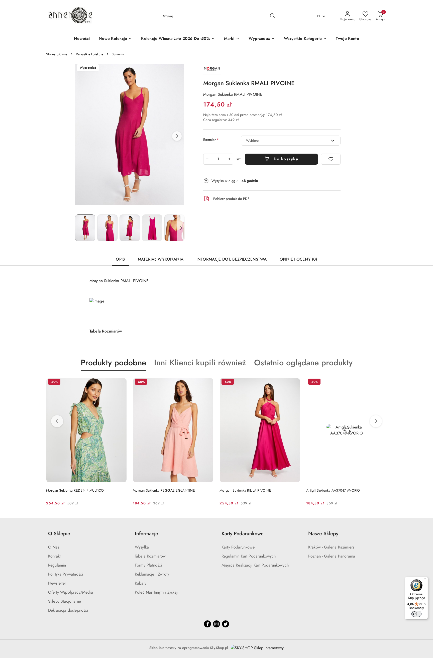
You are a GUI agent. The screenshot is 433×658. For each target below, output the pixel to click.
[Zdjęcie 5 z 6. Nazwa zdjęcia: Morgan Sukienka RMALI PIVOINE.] (174, 227)
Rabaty (140, 583)
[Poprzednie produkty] (57, 421)
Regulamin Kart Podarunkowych (249, 556)
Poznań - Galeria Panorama (331, 556)
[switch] (416, 614)
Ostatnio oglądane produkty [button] (303, 362)
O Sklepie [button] (59, 533)
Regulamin (57, 565)
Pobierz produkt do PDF (231, 198)
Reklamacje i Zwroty (152, 574)
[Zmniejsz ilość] (207, 159)
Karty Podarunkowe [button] (243, 533)
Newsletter (57, 583)
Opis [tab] (120, 259)
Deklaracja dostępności (68, 610)
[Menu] (425, 580)
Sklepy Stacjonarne (64, 601)
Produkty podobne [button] (113, 362)
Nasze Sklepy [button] (323, 533)
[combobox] (291, 141)
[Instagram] (216, 623)
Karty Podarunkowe (238, 547)
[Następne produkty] (375, 421)
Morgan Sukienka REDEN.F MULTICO (75, 490)
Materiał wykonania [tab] (160, 259)
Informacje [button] (146, 533)
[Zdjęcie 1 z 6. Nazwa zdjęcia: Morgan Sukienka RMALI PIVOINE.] (85, 227)
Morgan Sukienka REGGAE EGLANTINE (164, 490)
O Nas (53, 547)
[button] (177, 136)
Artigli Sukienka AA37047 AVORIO (333, 490)
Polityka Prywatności (65, 574)
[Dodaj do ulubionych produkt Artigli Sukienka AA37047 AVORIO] (381, 382)
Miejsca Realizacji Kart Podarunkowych (255, 565)
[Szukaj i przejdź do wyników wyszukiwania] (272, 16)
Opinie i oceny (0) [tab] (298, 259)
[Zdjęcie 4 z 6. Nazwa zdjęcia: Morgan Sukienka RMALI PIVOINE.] (152, 227)
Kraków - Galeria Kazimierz (331, 547)
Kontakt (54, 556)
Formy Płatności (148, 565)
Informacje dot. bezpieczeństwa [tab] (231, 259)
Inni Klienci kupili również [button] (200, 362)
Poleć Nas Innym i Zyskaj (156, 592)
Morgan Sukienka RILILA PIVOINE (245, 490)
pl (319, 16)
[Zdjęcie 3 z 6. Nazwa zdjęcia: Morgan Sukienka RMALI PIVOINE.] (130, 227)
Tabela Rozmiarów (105, 331)
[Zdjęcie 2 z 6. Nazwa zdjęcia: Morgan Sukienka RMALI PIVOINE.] (107, 227)
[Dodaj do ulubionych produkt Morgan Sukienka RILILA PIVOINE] (294, 382)
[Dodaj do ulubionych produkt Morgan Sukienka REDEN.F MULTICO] (121, 382)
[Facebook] (207, 623)
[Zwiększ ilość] (229, 159)
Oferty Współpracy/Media (70, 592)
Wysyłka (142, 547)
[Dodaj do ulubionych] (331, 159)
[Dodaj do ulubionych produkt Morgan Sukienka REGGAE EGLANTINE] (207, 382)
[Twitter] (225, 623)
